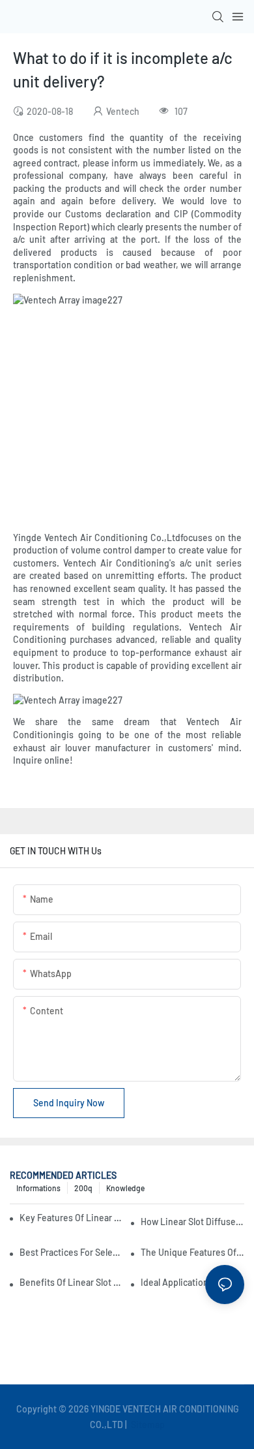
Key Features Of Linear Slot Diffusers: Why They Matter (73, 1217)
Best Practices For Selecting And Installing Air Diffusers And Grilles (71, 1252)
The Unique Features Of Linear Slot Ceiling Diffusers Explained (192, 1252)
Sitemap (147, 1424)
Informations (38, 1187)
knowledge (125, 1187)
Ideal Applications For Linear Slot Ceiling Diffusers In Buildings (192, 1282)
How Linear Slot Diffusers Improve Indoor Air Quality (192, 1221)
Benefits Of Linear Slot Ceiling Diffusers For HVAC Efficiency (71, 1282)
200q (83, 1187)
